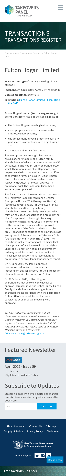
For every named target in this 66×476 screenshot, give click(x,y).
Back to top (55, 460)
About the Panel (16, 426)
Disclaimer (53, 431)
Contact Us (35, 426)
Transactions (11, 52)
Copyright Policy (13, 431)
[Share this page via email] (43, 457)
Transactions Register (31, 52)
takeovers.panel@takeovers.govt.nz (25, 333)
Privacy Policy (35, 431)
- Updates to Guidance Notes (21, 375)
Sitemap (51, 426)
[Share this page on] (37, 457)
